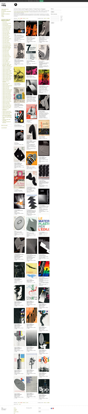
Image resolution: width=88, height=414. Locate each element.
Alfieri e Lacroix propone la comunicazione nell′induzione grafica (44, 38)
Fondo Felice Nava (5, 51)
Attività (2, 15)
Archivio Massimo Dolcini (6, 23)
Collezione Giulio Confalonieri (7, 75)
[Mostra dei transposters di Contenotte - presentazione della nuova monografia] (43, 276)
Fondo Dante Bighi (5, 34)
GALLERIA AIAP (4, 127)
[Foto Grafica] (19, 141)
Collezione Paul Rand (5, 102)
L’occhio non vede (42, 255)
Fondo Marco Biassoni (6, 33)
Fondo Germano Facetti (6, 43)
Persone (2, 12)
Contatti (2, 16)
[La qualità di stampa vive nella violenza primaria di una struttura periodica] (31, 208)
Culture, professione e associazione (5, 10)
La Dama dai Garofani (18, 190)
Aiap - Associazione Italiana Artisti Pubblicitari (19, 35)
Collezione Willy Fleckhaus (6, 78)
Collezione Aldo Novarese (6, 97)
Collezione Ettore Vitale (6, 113)
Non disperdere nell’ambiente (6, 11)
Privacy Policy (16, 411)
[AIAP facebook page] (51, 408)
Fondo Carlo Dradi (5, 41)
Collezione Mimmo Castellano (7, 73)
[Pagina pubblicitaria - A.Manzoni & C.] (31, 278)
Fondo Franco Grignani (6, 47)
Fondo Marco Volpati (5, 63)
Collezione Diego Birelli (6, 69)
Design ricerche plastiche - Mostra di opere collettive (31, 97)
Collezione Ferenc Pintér (6, 99)
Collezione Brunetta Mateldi (6, 90)
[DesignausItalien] (43, 109)
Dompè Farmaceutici (18, 125)
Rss (14, 413)
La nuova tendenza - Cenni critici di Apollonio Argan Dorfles (44, 207)
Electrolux (28, 121)
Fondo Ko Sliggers (5, 60)
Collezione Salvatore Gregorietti (5, 81)
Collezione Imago (5, 84)
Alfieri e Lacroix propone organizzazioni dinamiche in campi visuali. (19, 61)
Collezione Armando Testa (6, 106)
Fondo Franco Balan (5, 32)
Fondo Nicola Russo (5, 59)
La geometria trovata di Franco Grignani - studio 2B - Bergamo (31, 188)
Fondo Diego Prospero (6, 55)
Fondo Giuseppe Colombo (6, 38)
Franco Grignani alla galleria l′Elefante (42, 158)
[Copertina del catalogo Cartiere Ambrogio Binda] (19, 102)
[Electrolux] (31, 119)
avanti (20, 404)
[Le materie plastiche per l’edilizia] (43, 230)
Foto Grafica (16, 143)
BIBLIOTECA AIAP (4, 125)
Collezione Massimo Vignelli (7, 112)
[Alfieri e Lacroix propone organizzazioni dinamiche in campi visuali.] (19, 58)
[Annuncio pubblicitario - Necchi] (31, 59)
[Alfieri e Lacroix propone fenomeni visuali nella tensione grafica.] (31, 35)
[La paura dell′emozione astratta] (19, 208)
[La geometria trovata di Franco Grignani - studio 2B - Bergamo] (31, 185)
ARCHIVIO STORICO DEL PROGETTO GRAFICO (6, 20)
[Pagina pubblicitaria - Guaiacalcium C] (19, 277)
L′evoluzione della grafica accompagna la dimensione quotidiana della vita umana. (19, 256)
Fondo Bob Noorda (5, 52)
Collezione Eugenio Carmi (6, 71)
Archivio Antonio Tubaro (6, 28)
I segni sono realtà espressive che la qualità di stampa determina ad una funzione (44, 182)
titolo (21, 18)
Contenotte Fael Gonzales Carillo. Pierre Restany (43, 87)
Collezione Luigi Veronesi (6, 111)
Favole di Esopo (42, 136)
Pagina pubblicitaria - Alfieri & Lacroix (18, 303)
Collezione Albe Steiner (6, 103)
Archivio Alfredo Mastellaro (6, 25)
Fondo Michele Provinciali (6, 56)
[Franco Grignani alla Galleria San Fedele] (19, 161)
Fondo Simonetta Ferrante (6, 45)
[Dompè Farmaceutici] (19, 123)
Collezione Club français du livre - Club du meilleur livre (6, 115)
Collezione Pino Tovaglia (6, 107)
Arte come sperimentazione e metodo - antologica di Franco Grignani (44, 63)
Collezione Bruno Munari (6, 93)
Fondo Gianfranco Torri (6, 61)
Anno (61, 20)
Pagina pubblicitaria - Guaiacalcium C (18, 280)
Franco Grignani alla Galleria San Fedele (18, 164)
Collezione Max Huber (6, 83)
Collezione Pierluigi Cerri (6, 74)
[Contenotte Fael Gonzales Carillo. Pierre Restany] (43, 84)
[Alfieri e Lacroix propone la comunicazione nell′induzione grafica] (43, 35)
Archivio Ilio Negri (5, 24)
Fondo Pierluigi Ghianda (6, 46)
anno (19, 18)
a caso (27, 18)
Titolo (61, 17)
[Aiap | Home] (15, 6)
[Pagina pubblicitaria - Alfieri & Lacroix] (19, 300)
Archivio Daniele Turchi (6, 29)
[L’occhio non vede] (43, 253)
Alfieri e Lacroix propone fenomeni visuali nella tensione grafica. (31, 38)
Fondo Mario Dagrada (6, 42)
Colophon (15, 409)
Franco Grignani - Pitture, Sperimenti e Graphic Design (31, 142)
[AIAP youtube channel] (53, 408)
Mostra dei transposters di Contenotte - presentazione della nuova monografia (44, 279)
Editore (61, 19)
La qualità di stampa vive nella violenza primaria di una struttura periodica (31, 211)
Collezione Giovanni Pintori (6, 101)
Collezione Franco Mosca (6, 92)
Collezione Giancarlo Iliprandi (7, 85)
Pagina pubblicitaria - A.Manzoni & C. (30, 281)
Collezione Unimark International (5, 109)
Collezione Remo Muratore (6, 94)
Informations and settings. (33, 1)
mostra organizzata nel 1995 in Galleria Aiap (21, 11)
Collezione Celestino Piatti (6, 98)
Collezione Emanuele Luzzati (7, 89)
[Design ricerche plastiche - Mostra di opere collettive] (31, 94)
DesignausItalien (42, 111)
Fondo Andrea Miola (5, 50)
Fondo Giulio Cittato (5, 37)
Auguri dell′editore (17, 84)
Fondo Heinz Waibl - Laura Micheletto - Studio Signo (6, 65)
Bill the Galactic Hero (30, 76)
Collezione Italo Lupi (5, 88)
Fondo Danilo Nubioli (5, 54)
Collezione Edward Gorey (6, 79)
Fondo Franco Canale (6, 36)
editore (24, 18)
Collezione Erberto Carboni (6, 70)
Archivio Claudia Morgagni (6, 27)
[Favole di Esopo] (43, 135)
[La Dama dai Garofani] (19, 188)
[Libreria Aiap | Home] (7, 5)
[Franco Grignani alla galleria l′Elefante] (43, 155)
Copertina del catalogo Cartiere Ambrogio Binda (18, 105)
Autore (61, 16)
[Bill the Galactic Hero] (31, 74)
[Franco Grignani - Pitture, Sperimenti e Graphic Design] (31, 139)
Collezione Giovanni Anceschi (7, 66)
